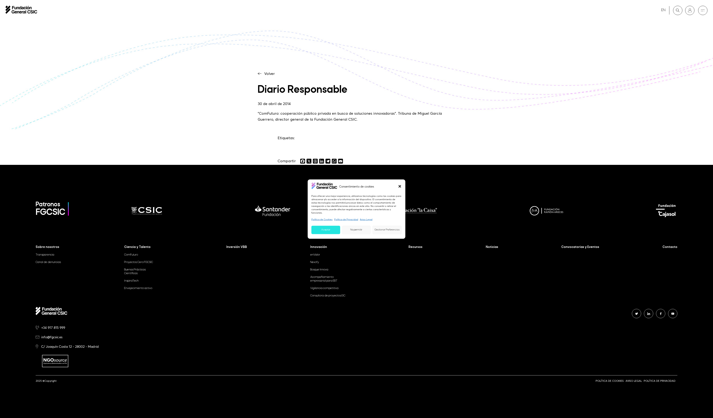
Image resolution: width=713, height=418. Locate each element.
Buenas (135, 271)
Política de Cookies (322, 219)
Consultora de (327, 295)
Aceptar (325, 229)
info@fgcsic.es (51, 337)
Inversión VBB (236, 247)
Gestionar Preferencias (387, 229)
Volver (269, 73)
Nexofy (314, 262)
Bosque (319, 269)
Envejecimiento (138, 288)
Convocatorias (580, 247)
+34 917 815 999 (53, 328)
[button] (400, 186)
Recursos (415, 247)
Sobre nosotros (47, 247)
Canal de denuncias (48, 262)
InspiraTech (131, 280)
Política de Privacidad (346, 219)
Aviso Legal (366, 219)
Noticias (492, 247)
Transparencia (45, 254)
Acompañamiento (323, 279)
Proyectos (138, 262)
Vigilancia (324, 288)
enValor (315, 254)
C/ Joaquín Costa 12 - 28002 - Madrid (70, 346)
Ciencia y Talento (137, 247)
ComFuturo (131, 254)
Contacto (669, 247)
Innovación (318, 247)
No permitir (356, 229)
